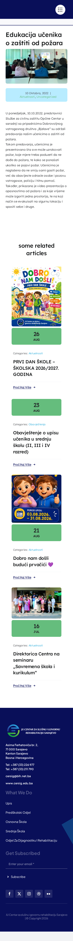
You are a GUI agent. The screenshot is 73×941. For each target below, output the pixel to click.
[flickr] (48, 894)
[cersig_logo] (34, 724)
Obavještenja (37, 424)
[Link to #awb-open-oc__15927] (60, 10)
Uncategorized (46, 97)
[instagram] (29, 894)
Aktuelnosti (27, 97)
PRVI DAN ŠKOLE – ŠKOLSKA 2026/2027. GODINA (36, 368)
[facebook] (9, 894)
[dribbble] (39, 894)
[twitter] (19, 894)
